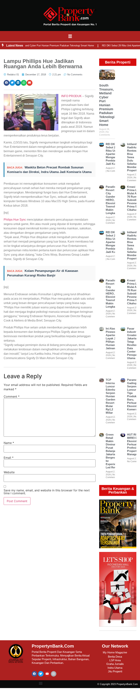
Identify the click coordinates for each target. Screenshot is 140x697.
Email (8, 457)
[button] (70, 36)
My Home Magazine (115, 652)
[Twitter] (41, 674)
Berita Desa (115, 656)
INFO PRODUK (71, 96)
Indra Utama (115, 667)
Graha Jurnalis (115, 663)
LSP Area (115, 660)
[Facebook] (34, 674)
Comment (12, 396)
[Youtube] (47, 674)
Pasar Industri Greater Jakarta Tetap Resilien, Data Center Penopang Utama (133, 343)
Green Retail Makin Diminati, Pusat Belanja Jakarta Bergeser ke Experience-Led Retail (113, 451)
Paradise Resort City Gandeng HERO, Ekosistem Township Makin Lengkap (112, 200)
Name (9, 442)
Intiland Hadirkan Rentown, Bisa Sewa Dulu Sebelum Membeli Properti (133, 157)
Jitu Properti (115, 671)
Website (9, 472)
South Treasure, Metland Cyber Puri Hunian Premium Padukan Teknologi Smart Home (106, 105)
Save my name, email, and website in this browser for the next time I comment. (47, 492)
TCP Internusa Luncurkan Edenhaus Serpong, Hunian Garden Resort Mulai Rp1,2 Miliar (112, 396)
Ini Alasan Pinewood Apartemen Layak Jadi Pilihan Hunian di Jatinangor (113, 338)
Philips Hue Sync (15, 219)
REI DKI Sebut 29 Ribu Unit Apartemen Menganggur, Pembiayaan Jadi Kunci (114, 154)
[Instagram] (53, 674)
